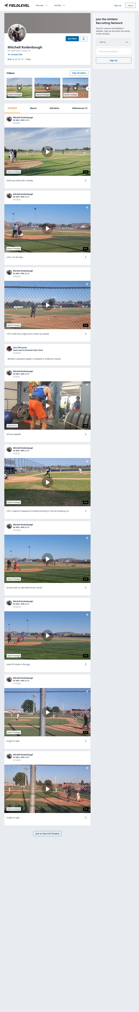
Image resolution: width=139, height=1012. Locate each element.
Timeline (12, 108)
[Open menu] (85, 180)
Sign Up (113, 60)
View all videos (79, 73)
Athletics (54, 108)
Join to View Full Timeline (47, 833)
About (33, 108)
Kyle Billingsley (20, 347)
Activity (57, 5)
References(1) (79, 108)
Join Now (72, 38)
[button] (85, 180)
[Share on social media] (83, 38)
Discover (40, 5)
